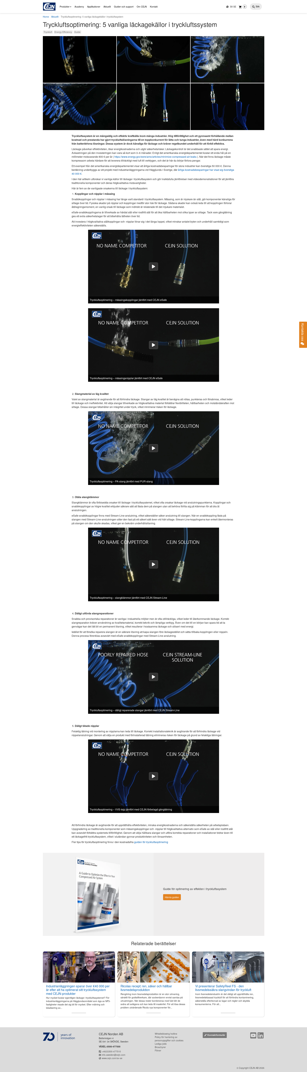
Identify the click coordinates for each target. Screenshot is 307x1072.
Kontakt (154, 6)
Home (46, 16)
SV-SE (232, 6)
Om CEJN (142, 6)
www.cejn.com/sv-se (112, 1058)
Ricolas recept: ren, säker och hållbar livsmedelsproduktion (146, 988)
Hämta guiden (172, 897)
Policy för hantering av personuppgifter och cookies (169, 1038)
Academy (79, 6)
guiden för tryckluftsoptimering (151, 842)
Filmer (158, 1050)
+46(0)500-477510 (111, 1051)
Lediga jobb (161, 1043)
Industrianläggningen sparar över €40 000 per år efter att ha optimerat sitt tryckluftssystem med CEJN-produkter (78, 990)
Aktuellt (107, 6)
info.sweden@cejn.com (113, 1054)
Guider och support (124, 6)
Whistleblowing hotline (166, 1033)
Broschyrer (160, 1047)
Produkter (65, 6)
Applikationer (93, 6)
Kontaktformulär (216, 1035)
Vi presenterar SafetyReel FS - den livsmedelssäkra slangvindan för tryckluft (223, 988)
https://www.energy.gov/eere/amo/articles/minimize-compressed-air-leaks (155, 157)
